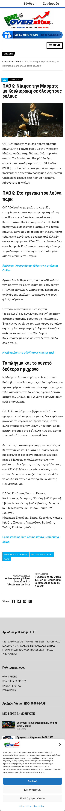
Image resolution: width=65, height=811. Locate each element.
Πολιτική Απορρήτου (14, 681)
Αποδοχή (32, 781)
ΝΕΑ (4, 80)
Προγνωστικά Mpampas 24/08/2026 (35, 737)
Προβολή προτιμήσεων (32, 798)
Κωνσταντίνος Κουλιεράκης (15, 554)
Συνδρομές (51, 3)
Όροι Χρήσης (9, 676)
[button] (60, 744)
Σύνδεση (30, 3)
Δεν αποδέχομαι (32, 790)
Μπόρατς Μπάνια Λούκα (41, 554)
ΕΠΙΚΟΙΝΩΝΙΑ (9, 690)
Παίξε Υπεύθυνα (11, 685)
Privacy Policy (25, 806)
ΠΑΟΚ (6, 559)
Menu (56, 45)
